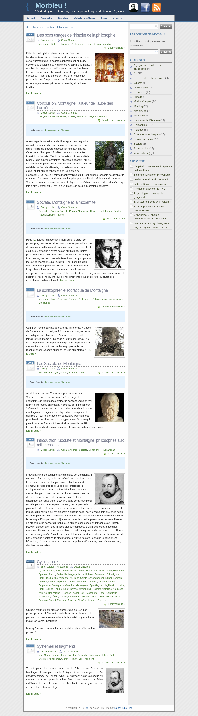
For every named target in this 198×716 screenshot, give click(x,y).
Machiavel (99, 570)
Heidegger (69, 574)
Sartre (59, 574)
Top (130, 708)
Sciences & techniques (147, 134)
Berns (52, 214)
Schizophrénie (100, 299)
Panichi (61, 214)
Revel (101, 211)
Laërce (109, 211)
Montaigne (44, 44)
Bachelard (79, 570)
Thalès (71, 581)
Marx (118, 574)
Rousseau (100, 574)
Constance (44, 302)
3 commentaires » (116, 218)
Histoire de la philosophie (98, 44)
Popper (73, 211)
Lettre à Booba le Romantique (150, 184)
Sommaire (46, 18)
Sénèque (56, 585)
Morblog (138, 106)
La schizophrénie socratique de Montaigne (72, 290)
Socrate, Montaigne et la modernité (66, 202)
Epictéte (94, 585)
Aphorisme (54, 659)
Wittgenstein (85, 589)
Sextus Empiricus (57, 581)
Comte (83, 578)
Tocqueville (52, 578)
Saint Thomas (70, 589)
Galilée (49, 589)
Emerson (62, 600)
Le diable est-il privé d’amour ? (151, 179)
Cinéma (138, 82)
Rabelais (102, 116)
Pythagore (81, 581)
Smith (42, 578)
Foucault (65, 44)
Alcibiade (107, 589)
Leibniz (103, 585)
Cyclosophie (47, 561)
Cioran (64, 659)
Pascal (80, 116)
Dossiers (63, 18)
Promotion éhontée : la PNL (149, 188)
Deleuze (55, 44)
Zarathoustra (45, 593)
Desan (63, 372)
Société (138, 143)
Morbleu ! (51, 5)
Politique (138, 129)
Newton (112, 585)
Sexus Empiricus (143, 139)
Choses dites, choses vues (149, 78)
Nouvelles (139, 115)
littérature (68, 570)
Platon (52, 574)
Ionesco (92, 600)
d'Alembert (73, 596)
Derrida (95, 596)
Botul (82, 593)
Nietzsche (118, 589)
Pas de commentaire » (113, 120)
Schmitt (110, 574)
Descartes (49, 116)
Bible (112, 655)
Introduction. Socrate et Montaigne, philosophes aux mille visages (80, 442)
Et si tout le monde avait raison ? (152, 201)
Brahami (72, 372)
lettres (58, 570)
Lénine (58, 589)
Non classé (140, 111)
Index (104, 18)
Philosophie (61, 566)
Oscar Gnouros (69, 40)
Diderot (63, 596)
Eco (81, 659)
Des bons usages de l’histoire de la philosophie (76, 35)
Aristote (80, 574)
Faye (53, 299)
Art (42, 651)
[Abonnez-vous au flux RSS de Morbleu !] (156, 11)
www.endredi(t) (142, 153)
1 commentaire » (116, 47)
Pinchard (118, 211)
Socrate (71, 116)
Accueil (30, 18)
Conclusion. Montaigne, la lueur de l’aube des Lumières (75, 105)
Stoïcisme (62, 299)
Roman (73, 659)
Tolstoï (105, 655)
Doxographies (48, 40)
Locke (121, 585)
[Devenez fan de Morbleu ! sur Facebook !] (145, 12)
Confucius (111, 593)
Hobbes (89, 574)
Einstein (101, 600)
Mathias (83, 372)
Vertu (121, 299)
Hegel (93, 211)
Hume (109, 570)
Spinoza (43, 574)
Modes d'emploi (142, 101)
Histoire (138, 96)
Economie (139, 92)
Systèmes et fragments (56, 646)
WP (87, 708)
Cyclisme (43, 570)
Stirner (108, 578)
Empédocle (45, 585)
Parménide (44, 596)
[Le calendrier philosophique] (133, 11)
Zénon (54, 596)
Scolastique (77, 44)
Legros (87, 299)
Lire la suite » (33, 93)
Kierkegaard (82, 585)
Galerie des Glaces (84, 18)
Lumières (61, 116)
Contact (117, 18)
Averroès (74, 578)
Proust (89, 570)
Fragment (89, 659)
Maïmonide (68, 585)
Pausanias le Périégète (147, 120)
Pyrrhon (54, 211)
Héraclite (92, 581)
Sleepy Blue (120, 708)
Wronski (57, 593)
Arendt (52, 600)
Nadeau (73, 299)
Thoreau (72, 600)
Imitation (113, 299)
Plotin (42, 589)
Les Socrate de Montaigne (59, 363)
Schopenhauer (96, 578)
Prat (81, 299)
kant (41, 116)
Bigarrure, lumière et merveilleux (152, 174)
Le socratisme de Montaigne (58, 130)
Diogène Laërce (106, 581)
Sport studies (47, 566)
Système (43, 659)
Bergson (117, 578)
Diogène (82, 600)
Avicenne (64, 578)
